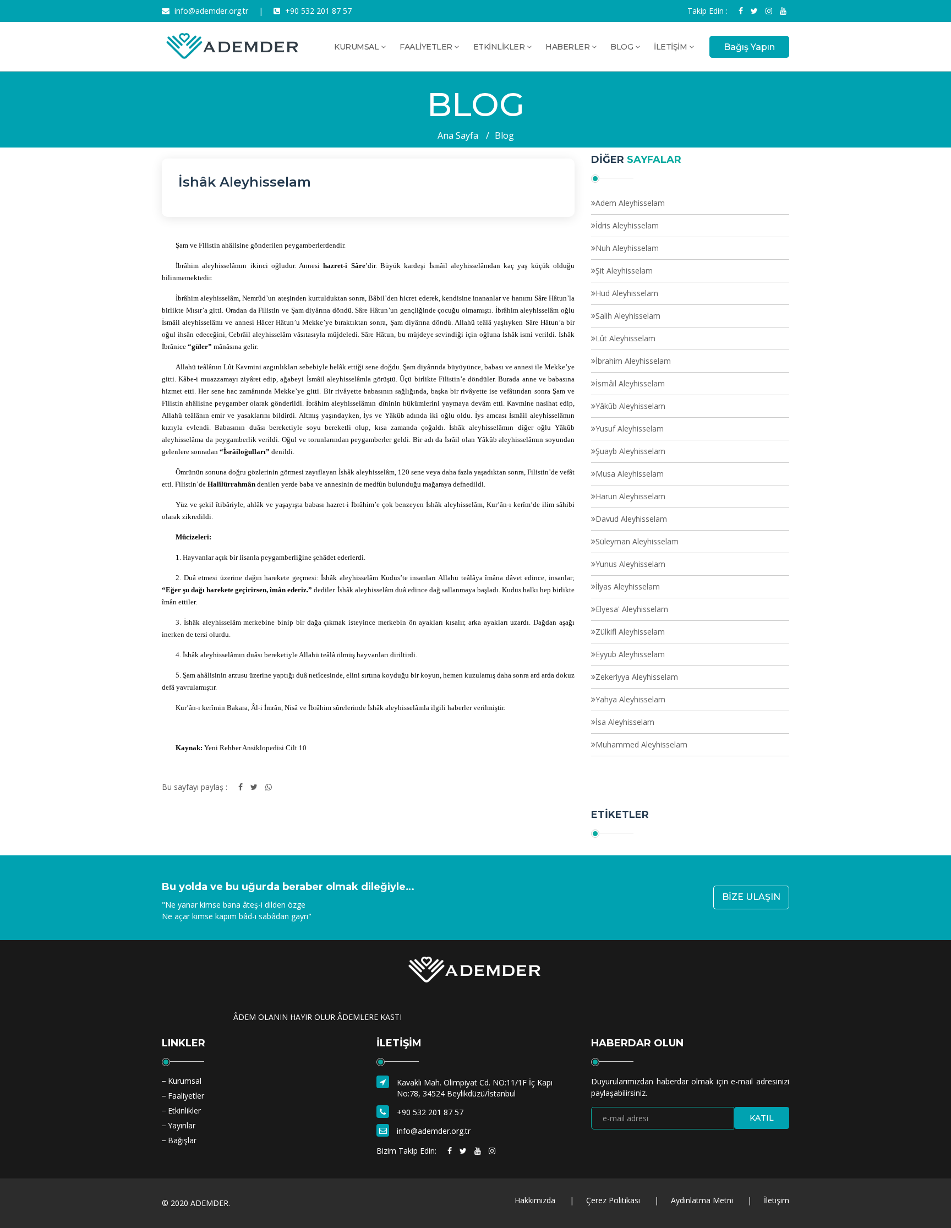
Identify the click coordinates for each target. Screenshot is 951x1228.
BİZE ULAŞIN (751, 897)
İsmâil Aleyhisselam (630, 383)
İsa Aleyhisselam (624, 722)
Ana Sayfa (458, 135)
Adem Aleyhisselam (630, 203)
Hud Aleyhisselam (626, 293)
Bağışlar (182, 1140)
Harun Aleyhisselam (630, 496)
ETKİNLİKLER (500, 47)
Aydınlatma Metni (702, 1200)
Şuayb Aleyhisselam (630, 451)
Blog (504, 135)
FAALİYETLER (427, 47)
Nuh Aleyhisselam (627, 248)
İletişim (776, 1200)
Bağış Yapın (749, 47)
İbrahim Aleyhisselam (633, 361)
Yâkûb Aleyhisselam (630, 406)
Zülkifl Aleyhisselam (630, 631)
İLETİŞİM (671, 47)
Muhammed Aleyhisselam (641, 744)
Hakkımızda (535, 1200)
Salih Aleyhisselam (627, 315)
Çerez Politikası (613, 1200)
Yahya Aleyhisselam (630, 699)
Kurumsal (184, 1081)
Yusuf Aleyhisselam (629, 428)
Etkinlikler (184, 1110)
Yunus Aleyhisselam (630, 564)
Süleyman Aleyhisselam (637, 541)
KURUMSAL (357, 47)
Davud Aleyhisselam (631, 519)
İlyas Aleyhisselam (627, 586)
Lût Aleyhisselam (625, 338)
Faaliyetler (186, 1095)
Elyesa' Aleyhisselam (631, 609)
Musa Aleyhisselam (629, 473)
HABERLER (568, 47)
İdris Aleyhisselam (627, 225)
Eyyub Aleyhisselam (630, 654)
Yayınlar (181, 1125)
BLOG (622, 47)
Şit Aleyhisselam (624, 270)
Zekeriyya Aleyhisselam (636, 677)
